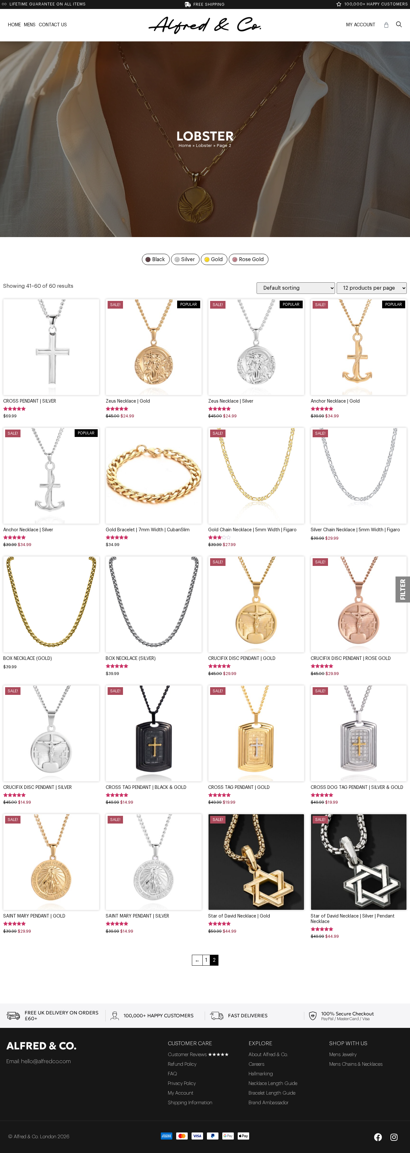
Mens (30, 25)
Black (158, 259)
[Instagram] (394, 1137)
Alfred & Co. (41, 1045)
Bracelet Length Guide (272, 1093)
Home (14, 25)
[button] (399, 25)
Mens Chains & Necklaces (355, 1064)
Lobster (204, 145)
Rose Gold (251, 259)
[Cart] (386, 25)
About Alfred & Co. (268, 1054)
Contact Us (53, 25)
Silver (188, 259)
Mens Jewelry (343, 1054)
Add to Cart (51, 365)
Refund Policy (182, 1064)
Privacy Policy (182, 1083)
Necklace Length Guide (273, 1083)
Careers (256, 1064)
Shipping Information (190, 1102)
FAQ (172, 1074)
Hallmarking (261, 1074)
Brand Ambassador (269, 1102)
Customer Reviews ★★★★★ (198, 1054)
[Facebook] (378, 1137)
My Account (360, 25)
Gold (217, 259)
